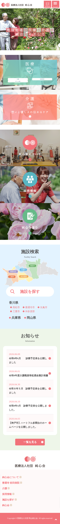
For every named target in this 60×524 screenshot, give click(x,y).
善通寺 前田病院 (10, 482)
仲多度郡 (30, 311)
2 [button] (32, 48)
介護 (4, 488)
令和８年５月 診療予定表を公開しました (28, 388)
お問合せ (47, 6)
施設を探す (8, 499)
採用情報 (7, 494)
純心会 (5, 505)
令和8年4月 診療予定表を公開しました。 (28, 405)
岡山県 (31, 317)
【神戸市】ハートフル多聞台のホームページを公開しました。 (28, 422)
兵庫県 (16, 317)
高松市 (16, 307)
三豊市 (16, 311)
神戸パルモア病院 (17, 81)
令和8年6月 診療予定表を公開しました (28, 358)
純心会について (10, 477)
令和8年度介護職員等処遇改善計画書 (28, 373)
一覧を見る (30, 442)
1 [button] (28, 48)
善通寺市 (30, 307)
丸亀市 (43, 307)
